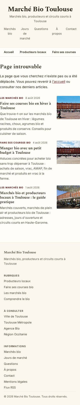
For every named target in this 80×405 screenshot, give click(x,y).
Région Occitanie (15, 334)
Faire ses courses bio (15, 142)
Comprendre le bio (17, 299)
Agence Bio (12, 328)
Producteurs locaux (33, 52)
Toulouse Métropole (18, 322)
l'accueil (58, 81)
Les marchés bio (11, 98)
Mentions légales (15, 381)
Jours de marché (25, 33)
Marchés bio (10, 31)
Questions (41, 29)
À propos (57, 31)
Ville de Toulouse (16, 316)
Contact (71, 29)
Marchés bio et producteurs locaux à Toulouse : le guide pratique (23, 197)
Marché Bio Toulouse (40, 9)
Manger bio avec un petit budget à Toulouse (20, 150)
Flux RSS (10, 387)
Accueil (9, 52)
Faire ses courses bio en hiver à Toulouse (25, 106)
